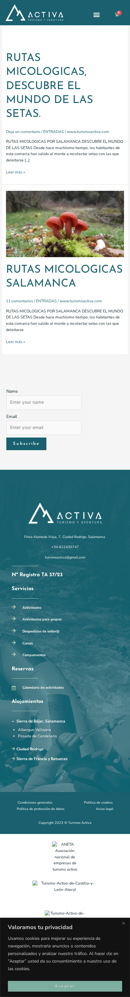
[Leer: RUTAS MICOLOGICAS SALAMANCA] (65, 223)
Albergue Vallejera (34, 729)
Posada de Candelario (37, 736)
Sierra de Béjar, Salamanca (40, 721)
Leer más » (15, 172)
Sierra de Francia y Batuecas (42, 758)
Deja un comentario (23, 131)
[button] (96, 14)
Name (12, 391)
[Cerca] (123, 923)
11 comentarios (19, 301)
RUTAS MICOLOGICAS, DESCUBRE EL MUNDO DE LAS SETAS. (49, 86)
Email (11, 417)
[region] (65, 957)
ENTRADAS (53, 131)
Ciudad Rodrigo (30, 749)
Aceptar (65, 986)
